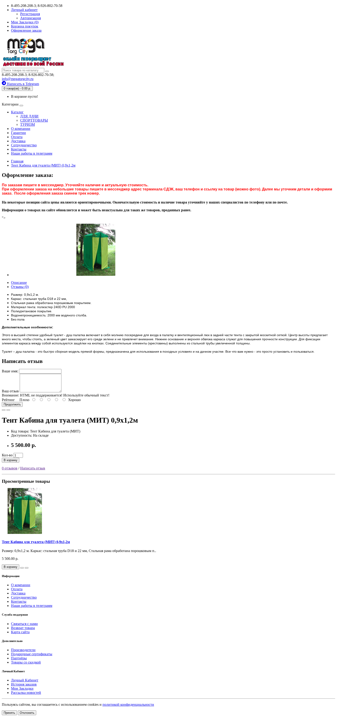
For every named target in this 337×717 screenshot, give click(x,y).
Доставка (18, 141)
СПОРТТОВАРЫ (34, 120)
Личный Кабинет (24, 680)
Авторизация (30, 18)
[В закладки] (4, 410)
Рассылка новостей (26, 693)
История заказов (24, 684)
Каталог (17, 112)
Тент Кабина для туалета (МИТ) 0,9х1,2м (36, 542)
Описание (19, 283)
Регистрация (30, 14)
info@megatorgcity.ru (17, 79)
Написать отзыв (32, 468)
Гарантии (18, 133)
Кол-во (7, 455)
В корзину (10, 460)
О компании (20, 129)
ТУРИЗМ (27, 124)
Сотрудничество (24, 145)
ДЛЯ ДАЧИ (29, 116)
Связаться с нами (24, 624)
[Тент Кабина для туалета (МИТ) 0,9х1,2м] (96, 275)
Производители (23, 650)
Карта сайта (20, 632)
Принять (9, 712)
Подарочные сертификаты (31, 654)
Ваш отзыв (10, 391)
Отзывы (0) (20, 287)
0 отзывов (9, 468)
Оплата (16, 137)
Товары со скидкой (26, 662)
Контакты (18, 149)
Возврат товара (23, 628)
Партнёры (19, 658)
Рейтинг (8, 400)
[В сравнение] (8, 410)
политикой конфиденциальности (128, 704)
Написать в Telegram (22, 84)
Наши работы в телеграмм (31, 153)
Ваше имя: (10, 371)
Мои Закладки (22, 688)
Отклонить (27, 712)
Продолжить (12, 404)
